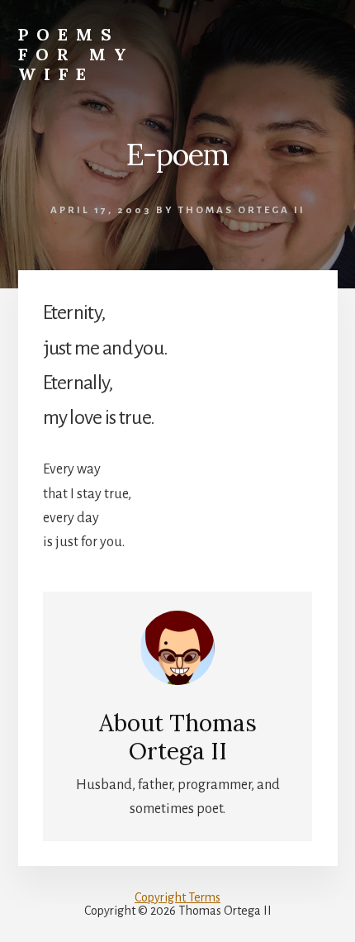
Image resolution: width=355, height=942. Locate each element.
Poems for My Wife (76, 54)
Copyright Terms (177, 897)
